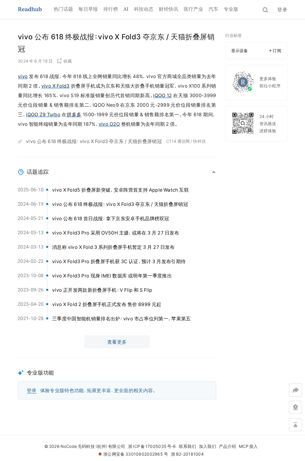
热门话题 (63, 9)
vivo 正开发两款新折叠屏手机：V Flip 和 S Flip (102, 290)
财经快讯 (168, 9)
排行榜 (110, 9)
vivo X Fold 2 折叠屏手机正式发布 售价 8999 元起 (106, 304)
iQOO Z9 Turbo (43, 114)
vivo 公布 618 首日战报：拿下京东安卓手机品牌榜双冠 (110, 218)
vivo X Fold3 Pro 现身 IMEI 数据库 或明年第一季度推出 (112, 275)
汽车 (213, 9)
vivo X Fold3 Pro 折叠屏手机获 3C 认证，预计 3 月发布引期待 (119, 261)
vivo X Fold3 (55, 85)
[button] (117, 378)
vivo (23, 76)
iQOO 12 (162, 95)
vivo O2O (109, 124)
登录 (282, 9)
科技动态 (143, 9)
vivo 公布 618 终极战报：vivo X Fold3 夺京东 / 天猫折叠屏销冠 (94, 141)
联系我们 (187, 446)
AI (126, 9)
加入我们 (207, 446)
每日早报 (88, 9)
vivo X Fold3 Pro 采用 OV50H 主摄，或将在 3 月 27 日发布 (115, 232)
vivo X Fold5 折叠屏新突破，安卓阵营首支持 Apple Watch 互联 (120, 189)
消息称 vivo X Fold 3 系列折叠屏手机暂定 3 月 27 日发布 (113, 247)
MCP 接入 (248, 446)
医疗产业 (193, 9)
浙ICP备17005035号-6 (152, 446)
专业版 (231, 9)
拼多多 (74, 114)
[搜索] (265, 10)
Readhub (36, 9)
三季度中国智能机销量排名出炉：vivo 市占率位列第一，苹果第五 (121, 318)
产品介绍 (227, 446)
